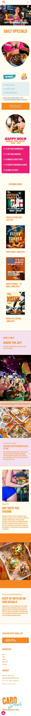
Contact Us (4, 664)
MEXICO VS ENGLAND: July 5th (14, 218)
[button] (2, 561)
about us (4, 659)
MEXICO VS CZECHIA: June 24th (14, 320)
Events (3, 657)
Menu (3, 654)
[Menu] (3, 713)
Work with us (5, 661)
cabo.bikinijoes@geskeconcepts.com (10, 678)
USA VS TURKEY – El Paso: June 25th (14, 285)
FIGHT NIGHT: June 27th (15, 252)
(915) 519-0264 (8, 675)
